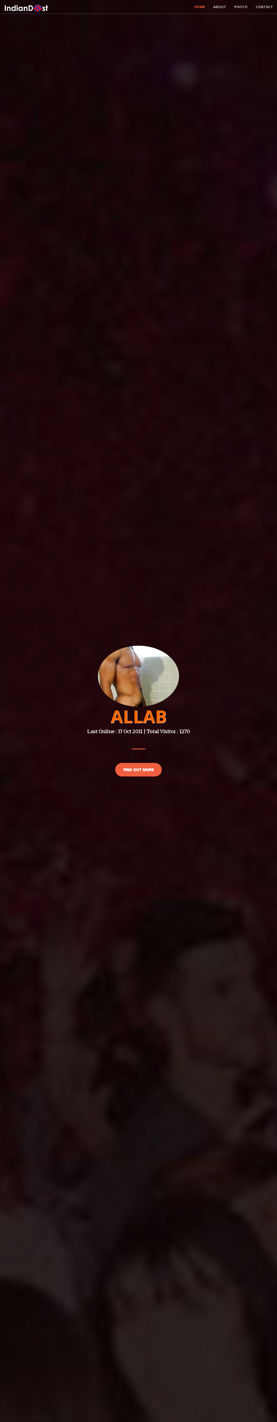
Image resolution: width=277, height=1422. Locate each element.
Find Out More (138, 769)
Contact (264, 6)
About (219, 6)
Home (199, 6)
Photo (241, 6)
